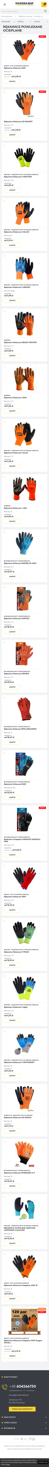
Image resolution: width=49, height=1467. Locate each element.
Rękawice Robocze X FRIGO (16, 952)
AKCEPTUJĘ (43, 1462)
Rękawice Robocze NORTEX (16, 618)
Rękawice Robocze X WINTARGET (19, 1062)
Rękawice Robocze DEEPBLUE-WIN (20, 563)
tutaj (8, 1464)
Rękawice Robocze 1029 (15, 68)
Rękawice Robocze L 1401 (15, 508)
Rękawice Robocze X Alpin (16, 1007)
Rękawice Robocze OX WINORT (18, 121)
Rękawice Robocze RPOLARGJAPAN (20, 729)
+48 (22, 1386)
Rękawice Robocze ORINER (16, 674)
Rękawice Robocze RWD (15, 784)
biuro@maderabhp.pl (19, 1395)
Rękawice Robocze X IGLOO (16, 232)
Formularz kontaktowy (22, 1409)
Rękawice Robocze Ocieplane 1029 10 (21, 1285)
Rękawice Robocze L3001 (15, 397)
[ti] (24, 1449)
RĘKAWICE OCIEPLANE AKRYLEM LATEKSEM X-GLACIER (19, 1229)
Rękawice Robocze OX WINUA (17, 1117)
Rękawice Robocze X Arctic (16, 453)
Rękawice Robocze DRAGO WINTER (20, 342)
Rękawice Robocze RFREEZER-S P (19, 1173)
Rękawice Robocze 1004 (15, 897)
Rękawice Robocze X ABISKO (17, 287)
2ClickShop (38, 1449)
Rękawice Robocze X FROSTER (18, 177)
